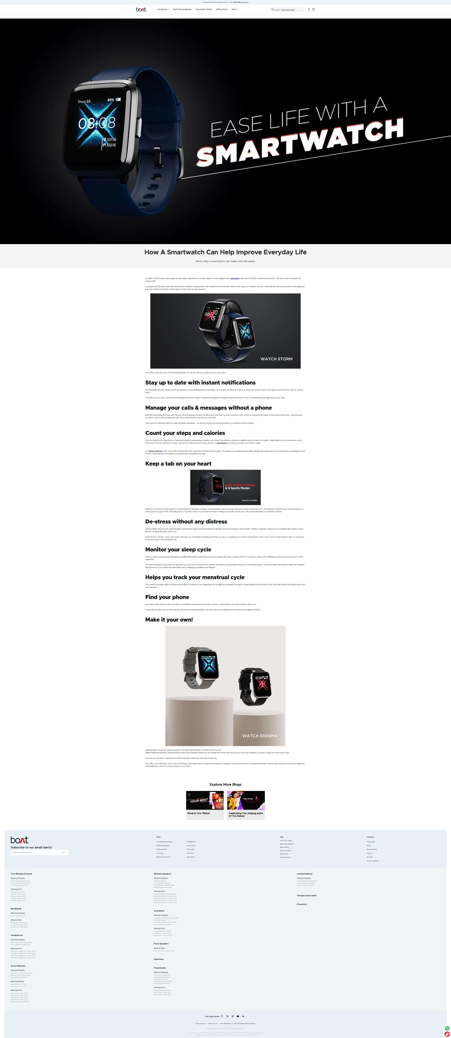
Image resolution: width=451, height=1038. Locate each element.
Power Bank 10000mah (162, 975)
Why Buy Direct (285, 857)
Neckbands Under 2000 (19, 925)
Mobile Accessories (163, 857)
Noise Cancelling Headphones (21, 942)
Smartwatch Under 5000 (19, 999)
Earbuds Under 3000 (18, 896)
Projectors (160, 853)
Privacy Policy (200, 1023)
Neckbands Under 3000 (19, 927)
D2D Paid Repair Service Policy (244, 1023)
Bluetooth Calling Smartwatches (22, 973)
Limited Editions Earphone (306, 883)
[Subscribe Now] (63, 853)
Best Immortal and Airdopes (20, 883)
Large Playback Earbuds (19, 885)
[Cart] (313, 9)
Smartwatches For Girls (19, 984)
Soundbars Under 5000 (162, 931)
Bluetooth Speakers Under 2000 (165, 896)
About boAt (371, 841)
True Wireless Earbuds (164, 841)
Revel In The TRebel (199, 813)
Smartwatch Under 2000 (19, 993)
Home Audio (191, 845)
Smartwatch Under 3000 (19, 995)
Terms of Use (213, 1023)
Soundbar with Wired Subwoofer (165, 922)
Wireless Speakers (163, 845)
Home (138, 21)
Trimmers (190, 853)
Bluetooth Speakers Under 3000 (165, 898)
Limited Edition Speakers (306, 885)
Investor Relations (373, 861)
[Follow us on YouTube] (238, 1016)
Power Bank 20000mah (162, 977)
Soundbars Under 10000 (162, 933)
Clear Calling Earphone (19, 916)
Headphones (191, 841)
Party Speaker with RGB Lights (164, 885)
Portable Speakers (160, 881)
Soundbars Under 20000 (163, 935)
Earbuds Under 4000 (18, 898)
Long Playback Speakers (162, 883)
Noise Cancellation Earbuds (20, 881)
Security (370, 857)
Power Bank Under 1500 (162, 992)
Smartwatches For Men (19, 986)
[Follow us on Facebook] (222, 1016)
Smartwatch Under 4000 (19, 997)
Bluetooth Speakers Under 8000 (165, 902)
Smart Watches (161, 849)
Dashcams (190, 849)
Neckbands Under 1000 (19, 922)
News (369, 845)
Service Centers (285, 850)
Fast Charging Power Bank (163, 981)
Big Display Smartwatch (19, 977)
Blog (143, 21)
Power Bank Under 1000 (162, 990)
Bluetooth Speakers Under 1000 (165, 894)
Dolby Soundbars (160, 920)
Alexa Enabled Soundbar (162, 924)
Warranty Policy (225, 1023)
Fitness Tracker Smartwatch (20, 975)
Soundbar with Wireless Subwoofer (166, 918)
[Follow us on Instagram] (232, 1016)
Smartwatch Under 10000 (20, 1001)
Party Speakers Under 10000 (164, 951)
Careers (370, 853)
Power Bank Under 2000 (162, 994)
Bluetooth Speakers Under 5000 (165, 900)
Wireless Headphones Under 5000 (23, 957)
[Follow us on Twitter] (227, 1016)
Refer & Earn (191, 857)
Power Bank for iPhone (162, 983)
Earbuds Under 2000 (18, 894)
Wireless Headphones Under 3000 (23, 951)
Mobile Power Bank (160, 979)
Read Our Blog (372, 849)
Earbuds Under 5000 (18, 900)
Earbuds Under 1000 (18, 892)
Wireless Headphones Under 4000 (23, 955)
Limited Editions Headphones (307, 881)
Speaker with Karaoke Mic (163, 887)
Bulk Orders (284, 854)
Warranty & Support (287, 844)
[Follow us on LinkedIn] (243, 1016)
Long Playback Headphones (20, 944)
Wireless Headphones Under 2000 (23, 953)
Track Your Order (286, 840)
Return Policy (284, 847)
